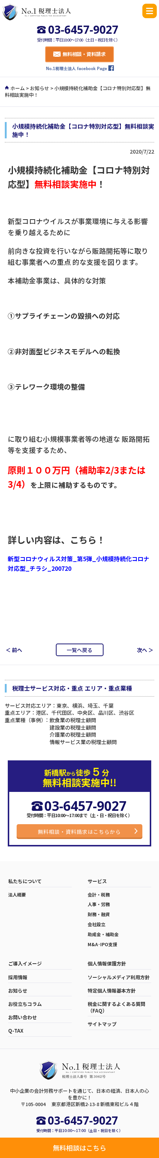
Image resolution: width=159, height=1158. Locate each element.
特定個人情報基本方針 (112, 990)
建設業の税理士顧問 (73, 727)
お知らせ (39, 88)
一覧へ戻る (79, 650)
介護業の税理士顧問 (73, 734)
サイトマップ (102, 1024)
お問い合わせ (22, 1017)
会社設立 (96, 924)
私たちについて (25, 881)
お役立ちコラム (25, 1004)
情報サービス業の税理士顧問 (83, 742)
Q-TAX (15, 1030)
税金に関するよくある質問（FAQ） (116, 1007)
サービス (97, 881)
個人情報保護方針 (107, 963)
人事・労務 (99, 904)
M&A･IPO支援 (102, 944)
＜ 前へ (14, 650)
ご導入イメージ (25, 963)
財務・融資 (99, 914)
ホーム (17, 88)
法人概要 (17, 895)
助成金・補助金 (103, 934)
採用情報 (17, 977)
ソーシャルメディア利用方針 (119, 977)
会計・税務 (99, 895)
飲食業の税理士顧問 (73, 720)
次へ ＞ (145, 650)
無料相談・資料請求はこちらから (79, 831)
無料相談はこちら (79, 1147)
